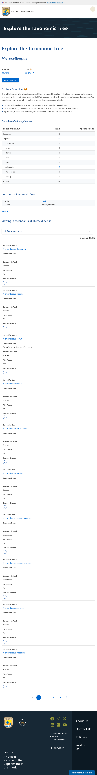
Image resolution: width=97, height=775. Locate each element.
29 (59, 138)
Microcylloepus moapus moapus (17, 518)
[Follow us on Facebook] (53, 719)
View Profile (10, 80)
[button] (47, 231)
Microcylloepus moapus (13, 294)
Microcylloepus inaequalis (14, 652)
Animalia (5, 73)
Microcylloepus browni (12, 338)
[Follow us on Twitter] (65, 719)
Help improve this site (82, 772)
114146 (28, 73)
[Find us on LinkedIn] (53, 725)
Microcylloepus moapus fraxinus (17, 563)
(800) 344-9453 (59, 739)
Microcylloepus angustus (13, 608)
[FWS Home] (6, 11)
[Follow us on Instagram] (59, 719)
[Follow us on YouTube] (65, 725)
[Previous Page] (32, 697)
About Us (82, 721)
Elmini (43, 201)
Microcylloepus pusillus (13, 473)
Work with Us (83, 747)
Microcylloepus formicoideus (15, 428)
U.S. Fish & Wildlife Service (22, 11)
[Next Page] (66, 697)
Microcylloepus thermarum (14, 249)
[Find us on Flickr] (59, 725)
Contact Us (83, 729)
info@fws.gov (57, 748)
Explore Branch (5, 283)
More (4, 211)
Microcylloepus (48, 204)
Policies (81, 737)
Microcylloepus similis (12, 383)
